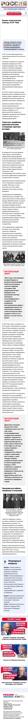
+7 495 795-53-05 (7, 709)
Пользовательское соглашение (12, 718)
